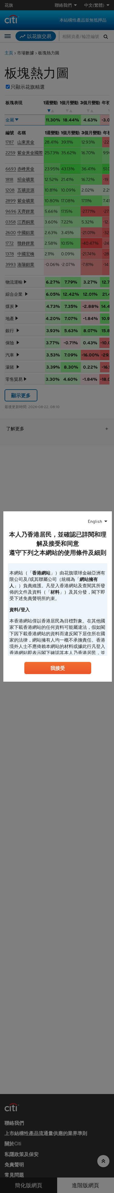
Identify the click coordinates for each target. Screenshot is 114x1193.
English (95, 521)
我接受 (57, 668)
